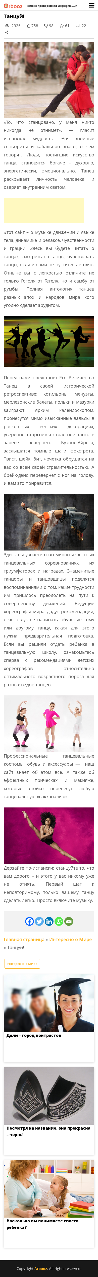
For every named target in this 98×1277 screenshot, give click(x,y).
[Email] (68, 921)
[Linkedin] (49, 921)
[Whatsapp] (59, 921)
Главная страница (24, 939)
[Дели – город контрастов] (49, 1003)
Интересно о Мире (70, 939)
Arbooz (40, 1268)
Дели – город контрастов (34, 1035)
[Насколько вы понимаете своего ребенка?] (49, 1189)
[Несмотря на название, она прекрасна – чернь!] (49, 1096)
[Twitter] (39, 921)
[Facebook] (29, 921)
